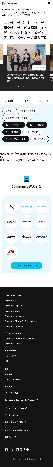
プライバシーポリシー (14, 408)
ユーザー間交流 (37, 124)
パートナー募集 (11, 393)
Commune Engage (13, 305)
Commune (9, 300)
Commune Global (13, 343)
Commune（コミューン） (11, 9)
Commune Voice (12, 311)
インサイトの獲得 (27, 110)
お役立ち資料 (10, 355)
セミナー (8, 386)
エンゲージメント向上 (16, 139)
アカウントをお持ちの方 (15, 430)
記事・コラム (10, 360)
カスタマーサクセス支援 (17, 117)
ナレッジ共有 (32, 132)
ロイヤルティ (40, 139)
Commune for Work (14, 326)
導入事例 (8, 374)
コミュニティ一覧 (12, 379)
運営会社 (8, 437)
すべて (8, 110)
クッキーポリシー (12, 415)
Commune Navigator (14, 316)
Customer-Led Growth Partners (20, 338)
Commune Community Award (19, 400)
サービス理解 (12, 132)
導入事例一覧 (27, 9)
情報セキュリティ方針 (14, 422)
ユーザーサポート (14, 124)
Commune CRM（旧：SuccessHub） (22, 321)
